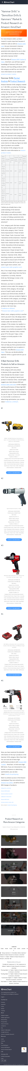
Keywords (3, 1004)
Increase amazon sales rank (7, 802)
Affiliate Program (4, 1015)
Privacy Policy (4, 1021)
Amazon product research (6, 793)
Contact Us (3, 1026)
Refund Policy (4, 1019)
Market (2, 1008)
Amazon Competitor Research (7, 1034)
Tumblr (10, 948)
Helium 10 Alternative (5, 1030)
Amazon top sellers (7, 782)
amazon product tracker (8, 74)
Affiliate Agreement (5, 1017)
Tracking (3, 1010)
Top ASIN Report (4, 1045)
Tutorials (3, 1041)
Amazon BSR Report (5, 1047)
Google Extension (5, 1032)
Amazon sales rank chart (8, 384)
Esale (2, 1058)
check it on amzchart (14, 472)
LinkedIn (23, 948)
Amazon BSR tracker (5, 791)
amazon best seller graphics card (11, 267)
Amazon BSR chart (5, 799)
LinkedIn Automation (5, 1056)
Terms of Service (4, 1023)
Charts (2, 1006)
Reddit (6, 948)
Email (15, 948)
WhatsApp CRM (4, 1054)
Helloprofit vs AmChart (6, 788)
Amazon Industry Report (6, 1049)
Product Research (17, 81)
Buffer (18, 948)
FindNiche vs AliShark (8, 308)
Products (3, 1002)
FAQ (2, 1028)
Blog (2, 1043)
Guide (2, 1039)
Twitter (2, 948)
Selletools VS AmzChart (6, 796)
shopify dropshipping (11, 774)
